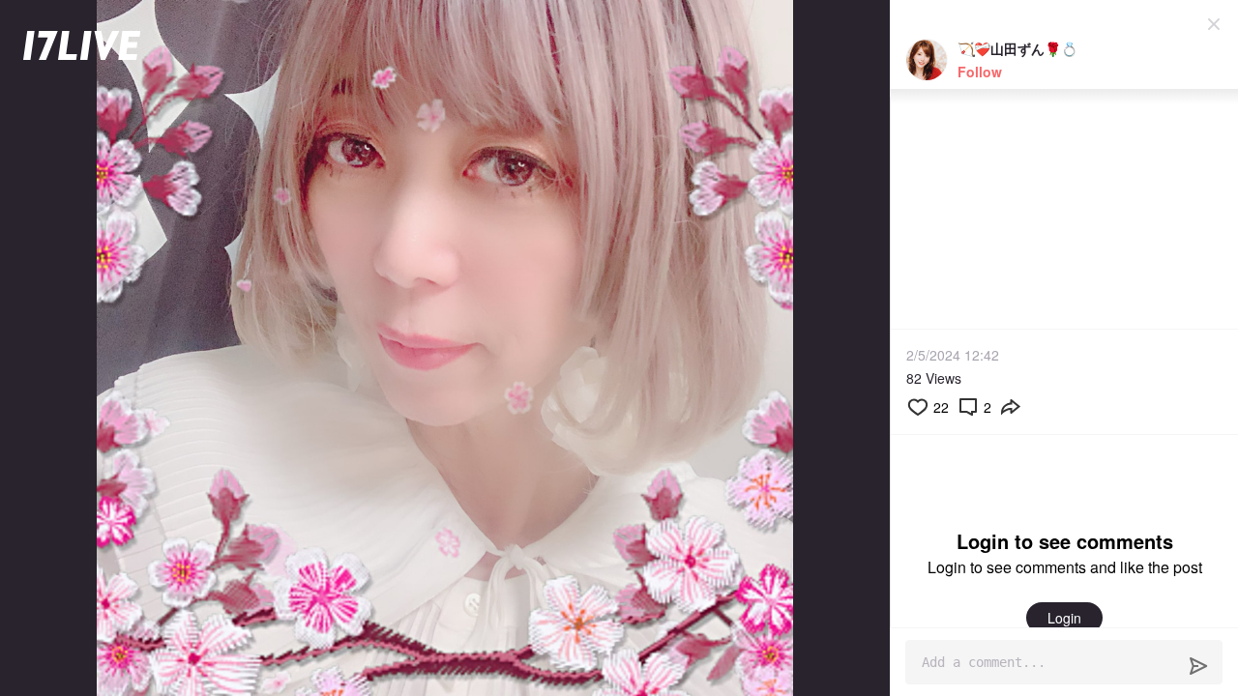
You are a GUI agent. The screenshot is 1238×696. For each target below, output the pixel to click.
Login (1064, 617)
